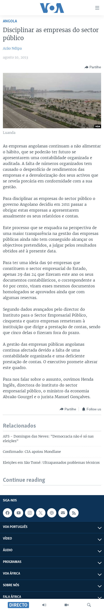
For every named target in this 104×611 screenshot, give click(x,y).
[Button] (93, 67)
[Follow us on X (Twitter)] (40, 512)
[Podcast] (51, 512)
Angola (10, 21)
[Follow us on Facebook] (7, 512)
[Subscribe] (62, 512)
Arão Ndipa (12, 48)
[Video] (66, 605)
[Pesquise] (89, 605)
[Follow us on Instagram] (29, 512)
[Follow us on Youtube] (18, 512)
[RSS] (73, 512)
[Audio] (44, 605)
